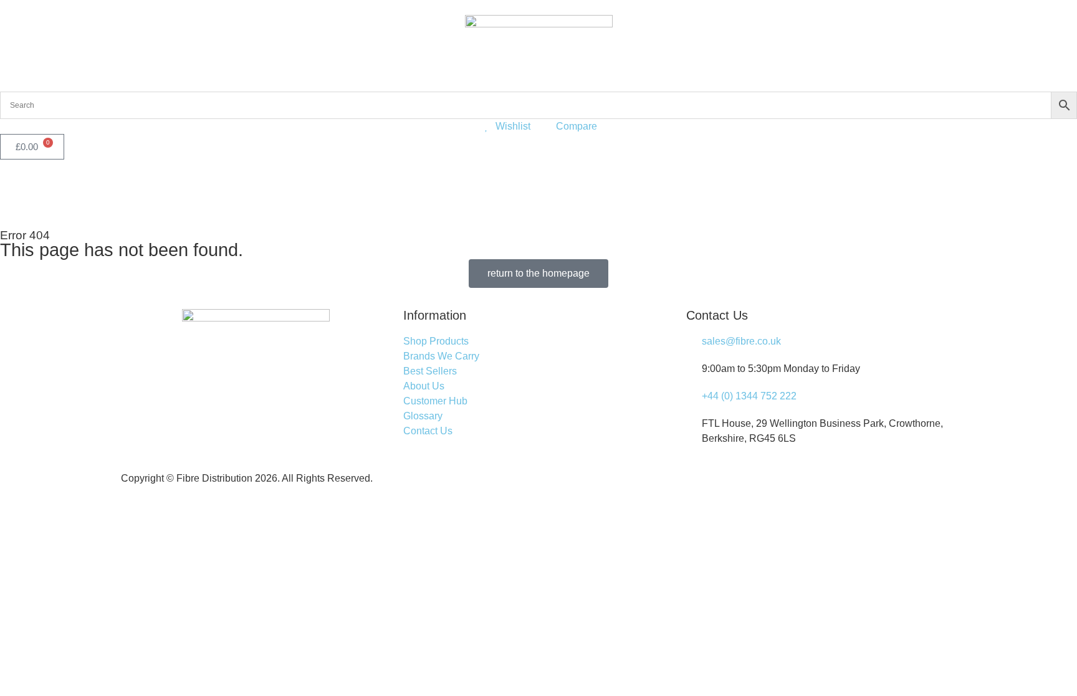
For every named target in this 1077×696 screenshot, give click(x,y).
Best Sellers (196, 187)
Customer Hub (366, 187)
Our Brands (125, 187)
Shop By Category (42, 187)
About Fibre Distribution (278, 187)
